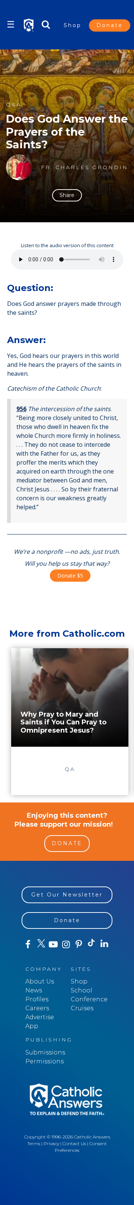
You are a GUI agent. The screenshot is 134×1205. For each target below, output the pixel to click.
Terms (33, 1143)
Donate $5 (70, 575)
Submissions (45, 1052)
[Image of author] (19, 167)
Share (67, 195)
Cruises (82, 1008)
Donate (109, 25)
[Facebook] (28, 944)
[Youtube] (53, 944)
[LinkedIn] (104, 944)
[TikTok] (91, 944)
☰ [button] (11, 24)
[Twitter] (40, 944)
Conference (89, 999)
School (81, 990)
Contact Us (74, 1143)
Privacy (51, 1143)
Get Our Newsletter (67, 894)
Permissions (44, 1061)
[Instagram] (66, 944)
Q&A (13, 104)
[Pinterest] (79, 944)
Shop (73, 25)
